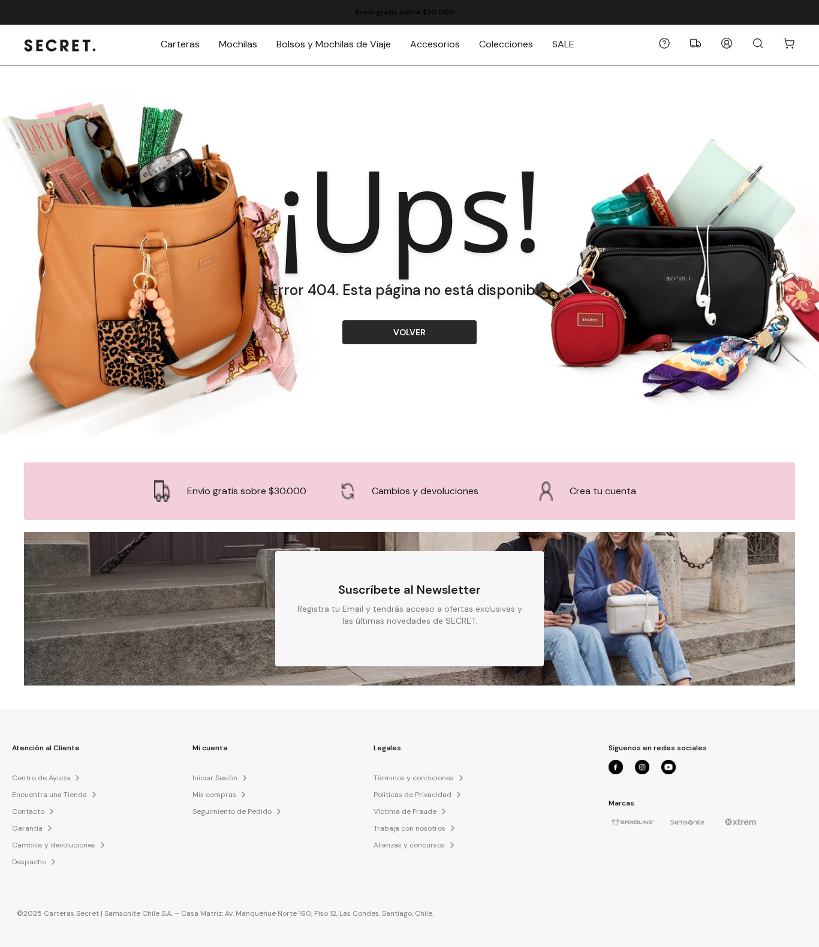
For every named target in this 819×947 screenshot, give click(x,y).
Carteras (180, 44)
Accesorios (435, 44)
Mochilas (238, 44)
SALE (563, 44)
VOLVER (409, 332)
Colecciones (506, 44)
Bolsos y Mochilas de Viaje (333, 44)
